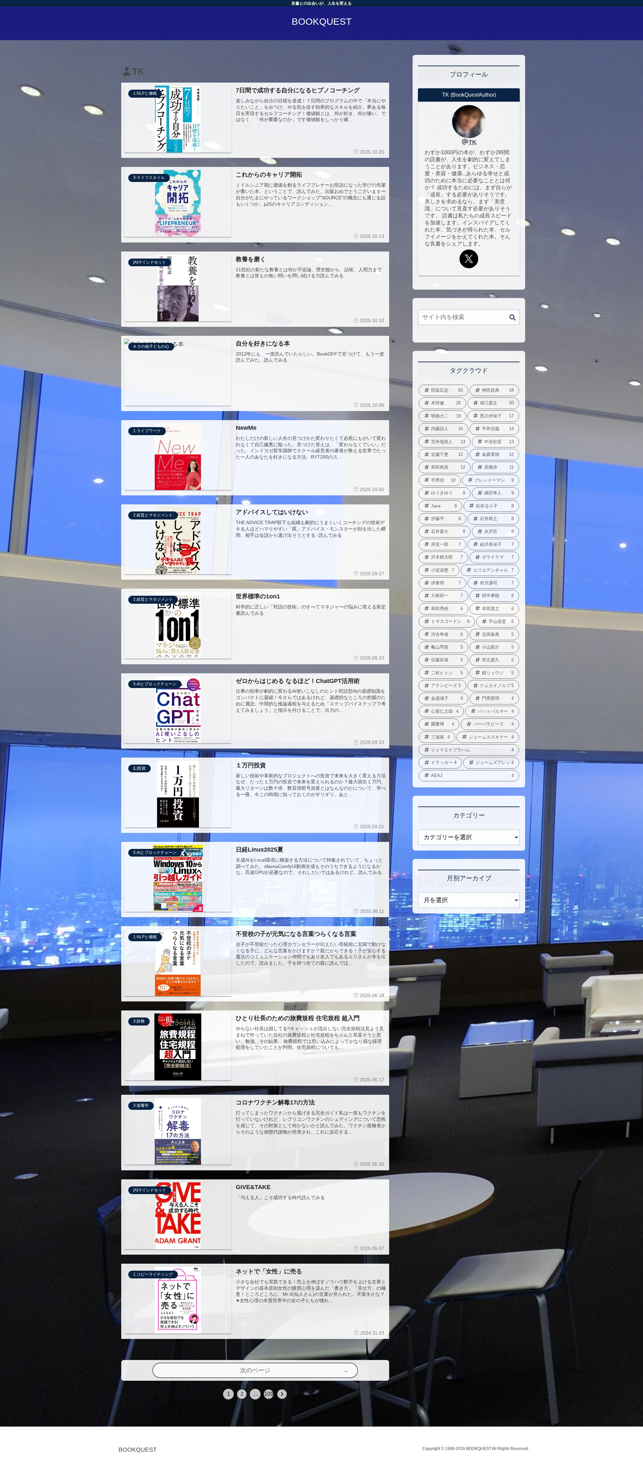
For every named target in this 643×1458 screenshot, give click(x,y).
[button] (512, 317)
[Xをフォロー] (469, 259)
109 (268, 1394)
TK (473, 142)
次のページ (255, 1370)
